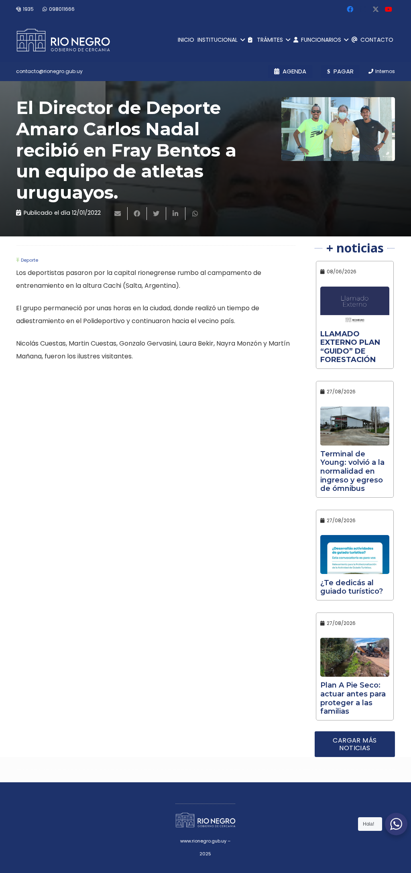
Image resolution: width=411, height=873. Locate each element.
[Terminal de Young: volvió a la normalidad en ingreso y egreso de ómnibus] (354, 426)
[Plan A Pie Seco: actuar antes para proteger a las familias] (354, 657)
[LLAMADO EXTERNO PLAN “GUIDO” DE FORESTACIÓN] (354, 306)
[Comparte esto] (137, 213)
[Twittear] (156, 213)
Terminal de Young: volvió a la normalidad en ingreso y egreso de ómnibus (352, 471)
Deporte (29, 260)
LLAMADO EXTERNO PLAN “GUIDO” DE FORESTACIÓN (350, 347)
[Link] (63, 40)
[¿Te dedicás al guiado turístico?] (354, 554)
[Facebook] (350, 9)
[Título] (375, 9)
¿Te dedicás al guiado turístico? (351, 587)
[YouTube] (388, 9)
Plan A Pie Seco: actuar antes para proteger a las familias (353, 698)
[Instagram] (362, 9)
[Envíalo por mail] (118, 213)
